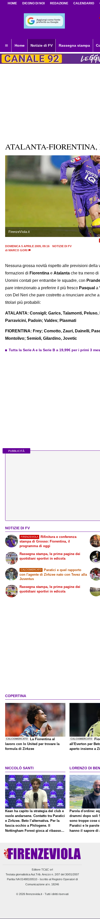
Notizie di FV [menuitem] (42, 45)
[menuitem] (6, 45)
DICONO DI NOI (33, 3)
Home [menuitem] (20, 45)
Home (12, 3)
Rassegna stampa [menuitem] (74, 45)
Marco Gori (17, 250)
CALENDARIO (83, 3)
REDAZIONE (59, 3)
